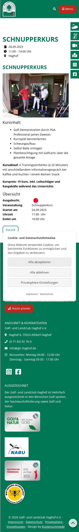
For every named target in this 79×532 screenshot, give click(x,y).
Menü (68, 9)
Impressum (15, 522)
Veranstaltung (12, 205)
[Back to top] (73, 523)
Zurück (10, 230)
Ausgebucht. (11, 200)
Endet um (9, 219)
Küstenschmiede (53, 527)
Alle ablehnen (39, 272)
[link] (54, 9)
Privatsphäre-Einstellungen (39, 282)
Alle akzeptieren (39, 262)
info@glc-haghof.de (23, 348)
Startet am (10, 210)
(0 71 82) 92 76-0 (21, 341)
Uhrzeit (8, 214)
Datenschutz (34, 522)
